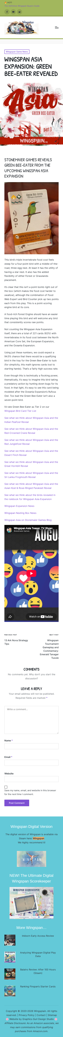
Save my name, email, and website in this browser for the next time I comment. (30, 792)
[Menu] (57, 27)
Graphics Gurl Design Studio (38, 1019)
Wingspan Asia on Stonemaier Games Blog (28, 519)
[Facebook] (7, 11)
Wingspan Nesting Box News (20, 512)
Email (8, 757)
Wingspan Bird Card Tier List (20, 410)
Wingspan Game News (17, 51)
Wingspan (38, 838)
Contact (41, 1015)
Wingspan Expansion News (19, 505)
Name (8, 740)
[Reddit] (19, 11)
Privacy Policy (26, 1015)
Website (8, 773)
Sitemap (52, 1015)
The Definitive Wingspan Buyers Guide (22, 6)
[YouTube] (13, 11)
